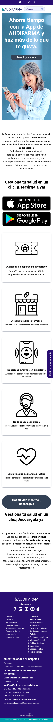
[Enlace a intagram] (28, 2)
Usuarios (10, 616)
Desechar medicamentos (36, 618)
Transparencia (36, 652)
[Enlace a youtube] (33, 2)
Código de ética (36, 649)
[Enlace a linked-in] (24, 2)
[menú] (49, 9)
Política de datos (37, 643)
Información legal (37, 640)
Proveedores (11, 622)
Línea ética (34, 646)
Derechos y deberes (38, 628)
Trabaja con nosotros (15, 628)
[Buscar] (42, 9)
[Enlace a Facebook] (19, 2)
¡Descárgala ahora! (26, 57)
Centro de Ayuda (13, 631)
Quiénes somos (13, 625)
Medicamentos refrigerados (36, 624)
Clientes (9, 619)
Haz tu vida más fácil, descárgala (26, 502)
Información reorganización (12, 635)
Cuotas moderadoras (39, 637)
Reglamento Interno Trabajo (38, 632)
